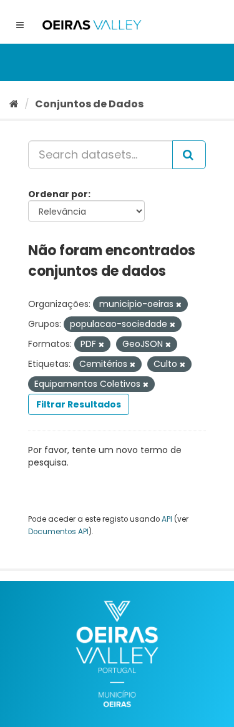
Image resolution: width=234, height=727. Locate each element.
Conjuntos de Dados (89, 104)
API (167, 519)
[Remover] (179, 305)
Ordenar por (58, 194)
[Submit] (189, 154)
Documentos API (58, 532)
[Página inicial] (14, 104)
